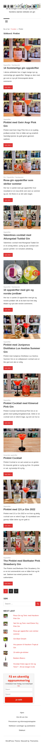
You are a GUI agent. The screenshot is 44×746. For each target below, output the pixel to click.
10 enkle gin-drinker (20, 652)
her (18, 686)
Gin (4, 177)
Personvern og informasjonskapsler (22, 721)
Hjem (22, 713)
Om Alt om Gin (22, 717)
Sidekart (22, 730)
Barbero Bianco (19, 658)
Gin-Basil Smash (19, 639)
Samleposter (16, 65)
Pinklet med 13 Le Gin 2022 (19, 509)
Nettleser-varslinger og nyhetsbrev (22, 726)
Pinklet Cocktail (12, 458)
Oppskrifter (7, 65)
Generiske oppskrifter (10, 455)
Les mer (7, 87)
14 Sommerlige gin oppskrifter (21, 68)
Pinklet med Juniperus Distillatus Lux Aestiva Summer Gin (21, 348)
